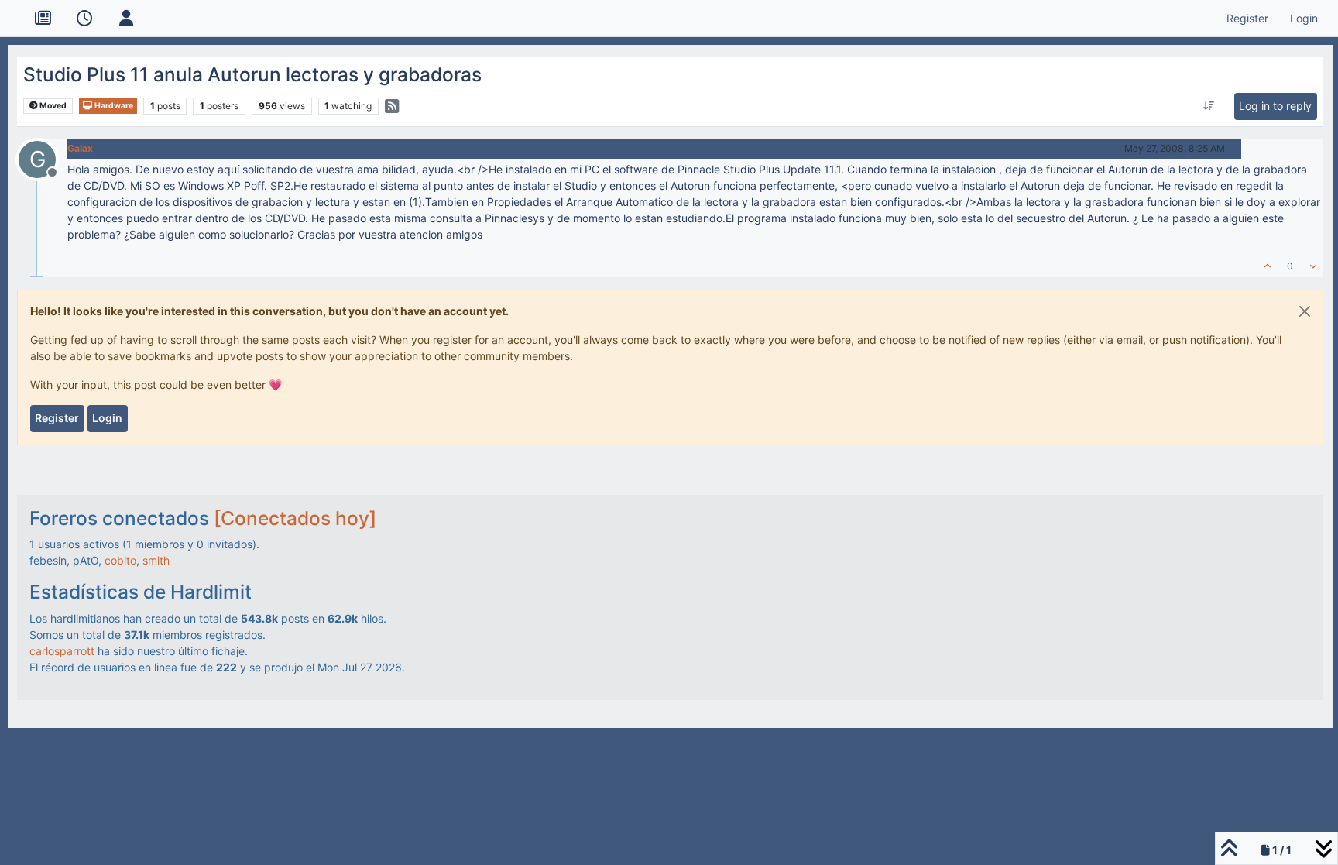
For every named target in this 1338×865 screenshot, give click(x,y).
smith (156, 560)
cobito (120, 560)
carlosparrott (61, 650)
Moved (52, 106)
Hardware (113, 106)
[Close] (1305, 311)
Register (57, 417)
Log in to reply (1275, 105)
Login (107, 417)
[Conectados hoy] (295, 518)
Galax (80, 148)
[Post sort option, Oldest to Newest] (1209, 106)
